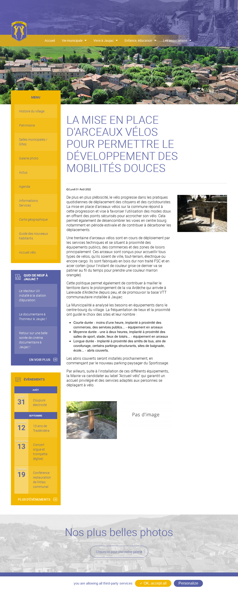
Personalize (188, 583)
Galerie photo (28, 158)
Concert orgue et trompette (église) (40, 451)
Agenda (24, 186)
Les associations (176, 40)
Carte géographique (33, 219)
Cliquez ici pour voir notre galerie (119, 552)
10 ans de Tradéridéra (41, 428)
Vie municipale (73, 40)
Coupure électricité (40, 402)
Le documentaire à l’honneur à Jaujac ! (33, 316)
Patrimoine (27, 125)
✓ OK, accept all (153, 583)
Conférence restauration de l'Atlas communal (41, 479)
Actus (23, 172)
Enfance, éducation (139, 40)
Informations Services (28, 202)
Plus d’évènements (34, 499)
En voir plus (39, 359)
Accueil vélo (27, 252)
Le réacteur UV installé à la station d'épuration (32, 295)
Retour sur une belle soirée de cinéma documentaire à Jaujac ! (33, 340)
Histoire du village (31, 111)
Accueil (50, 40)
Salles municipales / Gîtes (33, 141)
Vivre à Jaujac (104, 40)
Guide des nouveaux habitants (33, 235)
